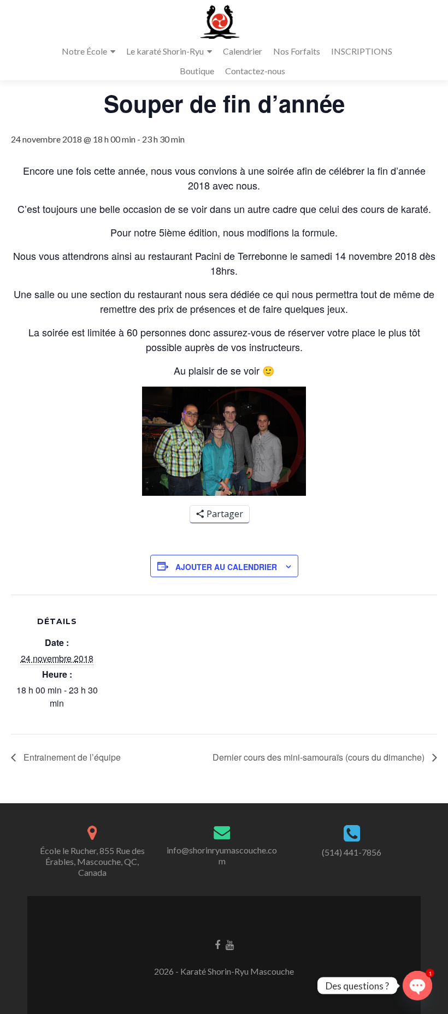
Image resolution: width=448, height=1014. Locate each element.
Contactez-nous (255, 71)
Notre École (84, 51)
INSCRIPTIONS (361, 51)
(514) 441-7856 (351, 852)
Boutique (197, 71)
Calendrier (242, 51)
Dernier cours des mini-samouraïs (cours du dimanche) (320, 757)
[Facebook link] (217, 944)
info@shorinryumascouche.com (222, 855)
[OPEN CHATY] (417, 985)
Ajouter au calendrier (226, 566)
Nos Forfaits (296, 51)
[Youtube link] (230, 944)
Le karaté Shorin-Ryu (165, 51)
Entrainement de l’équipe (71, 757)
